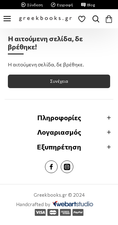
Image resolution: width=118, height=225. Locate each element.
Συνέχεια (59, 81)
